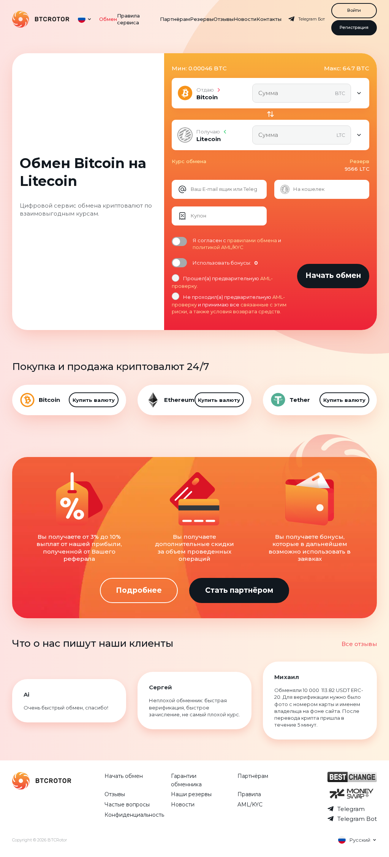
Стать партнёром (239, 590)
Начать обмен (123, 776)
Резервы (201, 19)
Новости (245, 19)
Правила (249, 794)
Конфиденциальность (134, 814)
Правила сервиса (128, 19)
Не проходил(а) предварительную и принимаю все (229, 304)
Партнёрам (175, 19)
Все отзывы (359, 644)
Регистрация (354, 27)
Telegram (351, 809)
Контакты (268, 19)
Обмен (108, 19)
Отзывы (223, 19)
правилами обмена (252, 240)
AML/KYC (249, 804)
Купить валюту (94, 400)
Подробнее (139, 590)
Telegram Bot (357, 818)
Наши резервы (191, 794)
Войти (354, 10)
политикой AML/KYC (218, 247)
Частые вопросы (127, 804)
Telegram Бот (311, 19)
